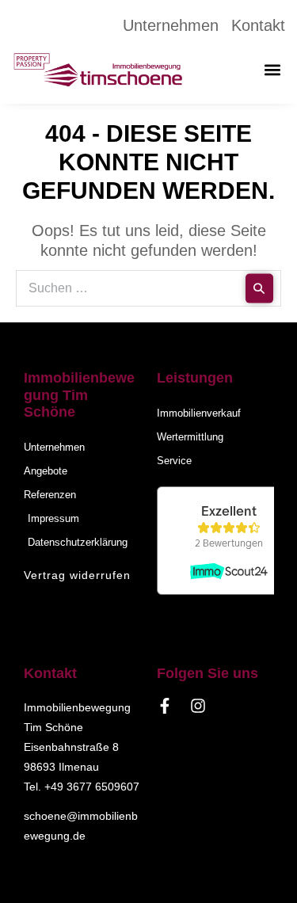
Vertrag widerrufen (77, 575)
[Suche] (259, 288)
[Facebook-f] (165, 706)
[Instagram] (198, 706)
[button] (272, 70)
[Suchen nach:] (148, 286)
